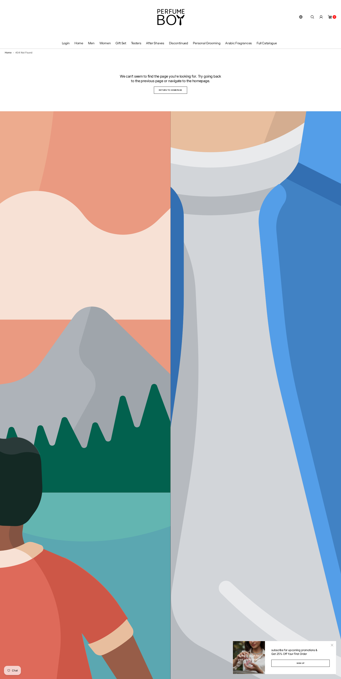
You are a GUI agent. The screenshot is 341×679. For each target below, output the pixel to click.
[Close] (332, 645)
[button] (300, 17)
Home (8, 52)
